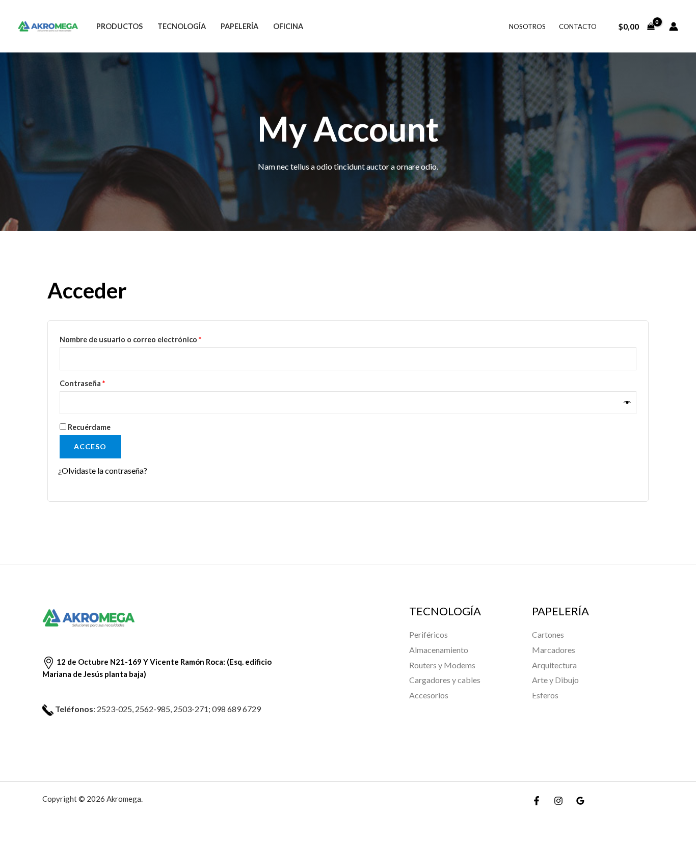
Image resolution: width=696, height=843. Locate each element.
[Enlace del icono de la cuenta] (673, 26)
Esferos (545, 695)
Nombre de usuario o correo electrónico (150, 338)
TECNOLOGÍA (181, 26)
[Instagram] (558, 800)
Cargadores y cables (444, 680)
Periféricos (428, 634)
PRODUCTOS (119, 26)
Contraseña (102, 382)
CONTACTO (578, 26)
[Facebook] (536, 800)
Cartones (548, 634)
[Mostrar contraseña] (627, 402)
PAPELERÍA (239, 26)
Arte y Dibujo (555, 680)
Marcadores (553, 650)
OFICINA (288, 26)
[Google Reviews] (580, 800)
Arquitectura (554, 665)
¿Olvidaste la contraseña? (102, 470)
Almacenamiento (438, 650)
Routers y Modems (442, 665)
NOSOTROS (527, 26)
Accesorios (428, 695)
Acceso (90, 446)
